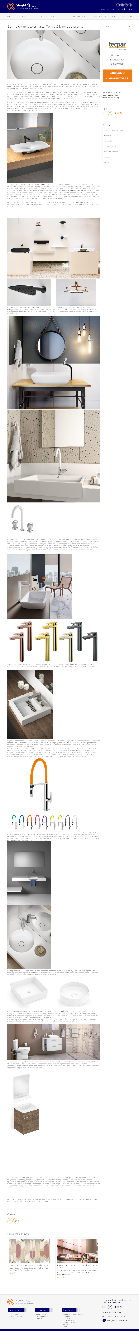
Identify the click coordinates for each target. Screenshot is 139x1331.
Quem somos (104, 9)
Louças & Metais (99, 16)
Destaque (22, 16)
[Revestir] (23, 5)
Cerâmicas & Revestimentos (43, 16)
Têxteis (114, 16)
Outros (106, 157)
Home (9, 16)
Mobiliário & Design (79, 16)
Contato (129, 9)
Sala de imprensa (117, 9)
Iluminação (127, 16)
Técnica (63, 16)
